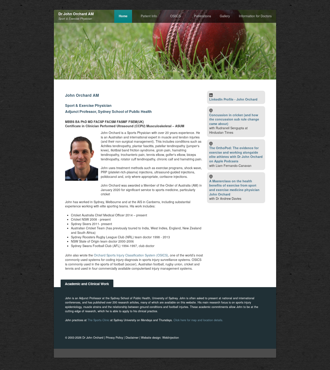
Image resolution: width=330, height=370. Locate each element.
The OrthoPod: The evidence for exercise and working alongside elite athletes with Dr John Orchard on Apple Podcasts (236, 154)
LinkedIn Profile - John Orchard (233, 99)
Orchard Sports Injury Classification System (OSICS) (131, 255)
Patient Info (149, 16)
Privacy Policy (114, 338)
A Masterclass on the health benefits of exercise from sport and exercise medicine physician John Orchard (234, 187)
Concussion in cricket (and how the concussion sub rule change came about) (234, 119)
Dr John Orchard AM (76, 14)
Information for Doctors (255, 16)
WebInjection (170, 338)
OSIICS (175, 16)
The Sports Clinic (98, 320)
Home (123, 16)
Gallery (225, 16)
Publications (202, 16)
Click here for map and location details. (198, 320)
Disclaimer (132, 338)
